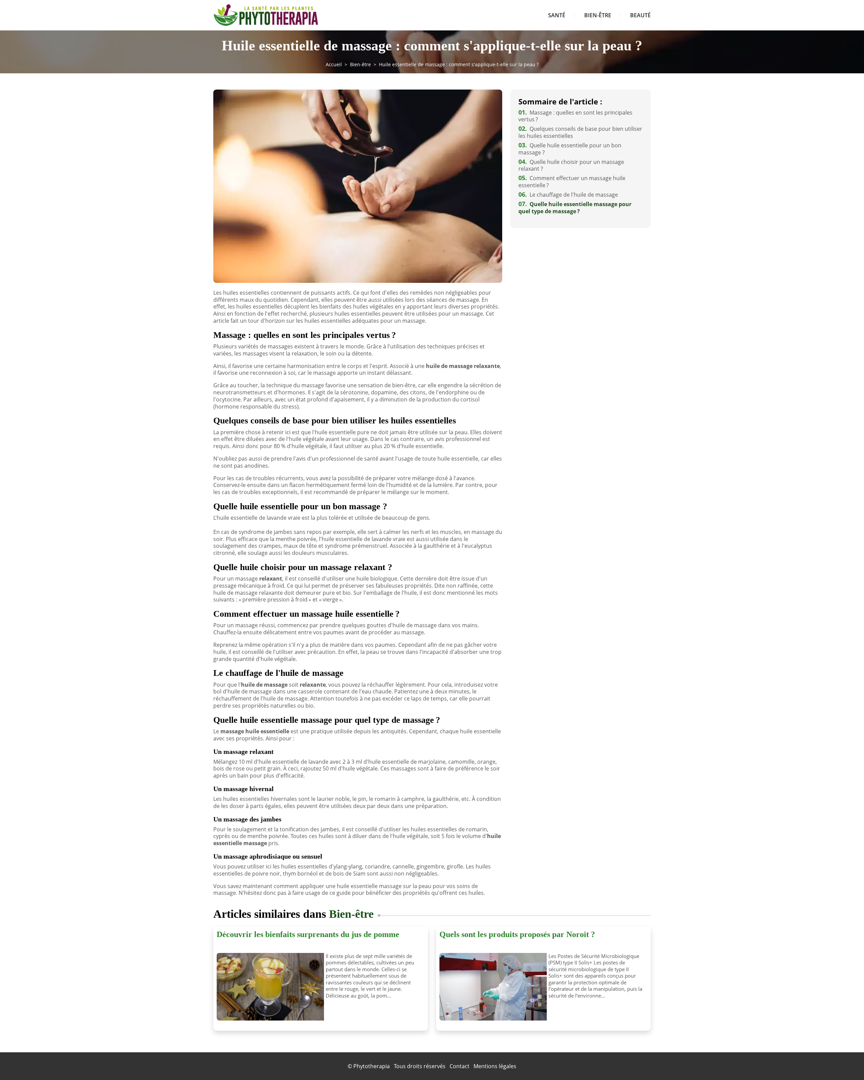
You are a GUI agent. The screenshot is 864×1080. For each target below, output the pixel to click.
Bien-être (597, 15)
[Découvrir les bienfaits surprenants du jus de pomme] (269, 987)
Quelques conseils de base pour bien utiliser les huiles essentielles (580, 132)
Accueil (334, 64)
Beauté (640, 15)
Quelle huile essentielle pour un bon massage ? (569, 149)
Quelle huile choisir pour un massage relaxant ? (571, 165)
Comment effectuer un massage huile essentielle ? (571, 181)
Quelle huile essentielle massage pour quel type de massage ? (574, 207)
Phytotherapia (371, 1066)
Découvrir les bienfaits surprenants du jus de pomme (308, 934)
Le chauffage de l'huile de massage (568, 194)
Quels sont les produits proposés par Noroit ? (517, 934)
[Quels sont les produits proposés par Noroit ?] (491, 987)
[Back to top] (845, 1061)
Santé (556, 15)
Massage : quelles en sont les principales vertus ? (575, 116)
